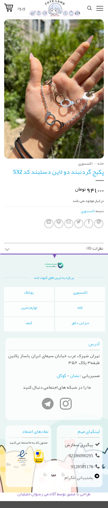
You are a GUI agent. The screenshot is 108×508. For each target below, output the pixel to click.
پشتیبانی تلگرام (79, 477)
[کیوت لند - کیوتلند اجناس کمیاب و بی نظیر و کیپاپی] (54, 8)
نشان (74, 375)
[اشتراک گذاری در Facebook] (88, 223)
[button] (100, 8)
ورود (21, 8)
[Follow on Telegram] (48, 405)
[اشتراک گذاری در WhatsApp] (98, 223)
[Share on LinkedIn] (48, 223)
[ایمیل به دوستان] (68, 223)
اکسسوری (85, 163)
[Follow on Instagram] (66, 405)
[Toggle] (7, 250)
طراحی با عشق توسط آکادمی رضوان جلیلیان (54, 494)
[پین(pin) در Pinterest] (58, 223)
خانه (100, 163)
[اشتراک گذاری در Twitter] (78, 223)
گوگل (61, 375)
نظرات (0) (94, 248)
